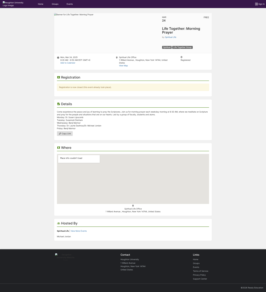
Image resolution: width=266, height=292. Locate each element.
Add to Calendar (67, 63)
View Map (123, 65)
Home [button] (40, 4)
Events (70, 4)
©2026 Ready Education (252, 287)
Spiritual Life (170, 37)
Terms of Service (200, 271)
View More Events (79, 231)
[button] (14, 4)
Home (195, 259)
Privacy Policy (199, 275)
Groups (55, 4)
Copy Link (66, 133)
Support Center (200, 279)
